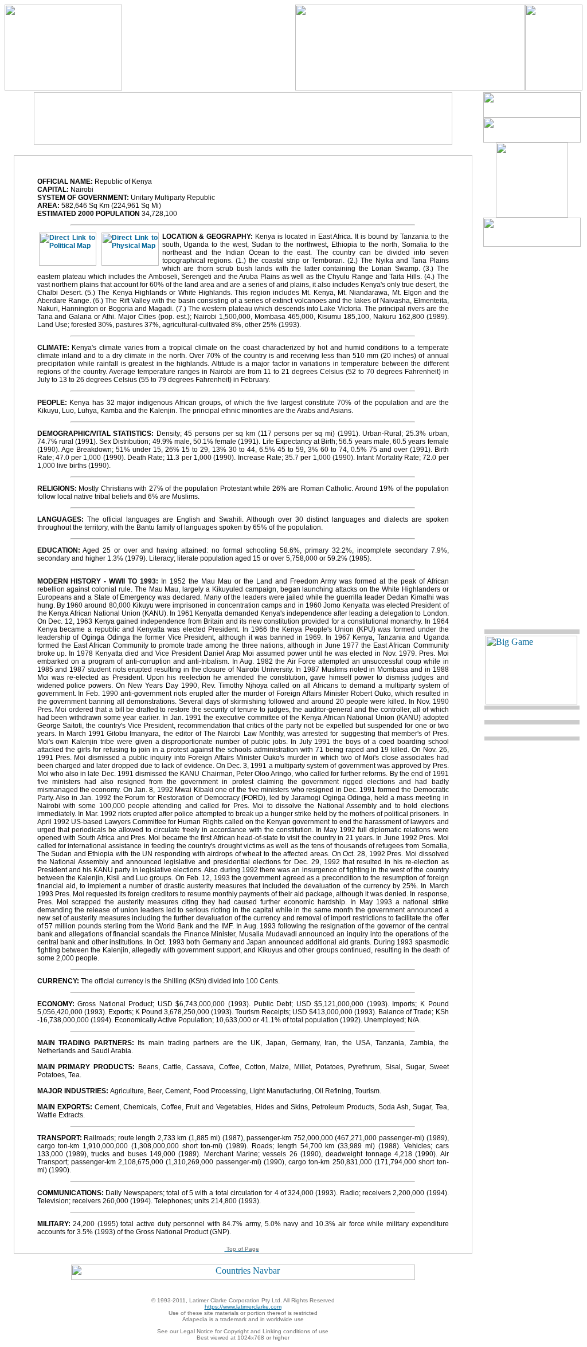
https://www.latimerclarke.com (243, 1306)
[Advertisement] (243, 118)
